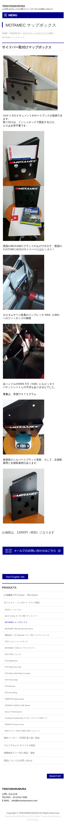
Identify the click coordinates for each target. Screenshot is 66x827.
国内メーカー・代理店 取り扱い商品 (22, 738)
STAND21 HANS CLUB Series (17, 705)
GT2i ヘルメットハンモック (16, 641)
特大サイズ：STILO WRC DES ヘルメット (22, 731)
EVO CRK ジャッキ (13, 654)
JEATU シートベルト (13, 610)
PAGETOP (55, 776)
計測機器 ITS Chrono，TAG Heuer (21, 595)
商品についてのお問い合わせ (18, 760)
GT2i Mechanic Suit (13, 667)
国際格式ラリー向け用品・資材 (19, 753)
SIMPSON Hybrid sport (14, 699)
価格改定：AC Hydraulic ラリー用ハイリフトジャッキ (27, 635)
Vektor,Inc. (56, 816)
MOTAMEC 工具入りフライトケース (20, 648)
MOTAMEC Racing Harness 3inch (19, 629)
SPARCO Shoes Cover (14, 724)
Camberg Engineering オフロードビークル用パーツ (26, 718)
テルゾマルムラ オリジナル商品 (19, 745)
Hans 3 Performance (13, 712)
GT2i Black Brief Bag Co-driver (17, 673)
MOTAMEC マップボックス (16, 622)
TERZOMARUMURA (29, 813)
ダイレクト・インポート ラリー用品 (22, 602)
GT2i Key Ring (11, 693)
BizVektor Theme (39, 816)
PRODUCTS (9, 587)
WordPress (22, 816)
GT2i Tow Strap (11, 680)
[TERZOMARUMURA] (28, 5)
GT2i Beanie (10, 686)
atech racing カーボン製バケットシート (21, 616)
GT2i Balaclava (11, 661)
